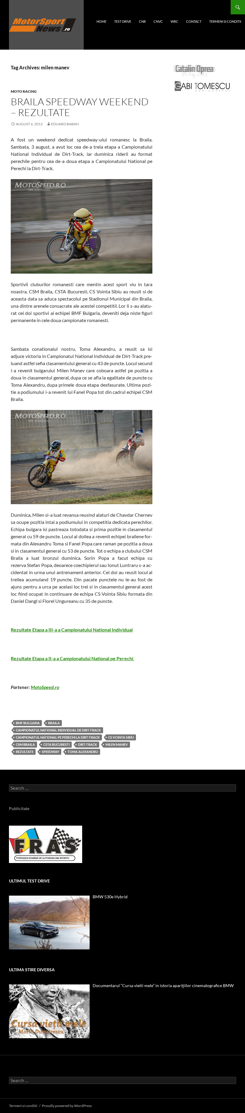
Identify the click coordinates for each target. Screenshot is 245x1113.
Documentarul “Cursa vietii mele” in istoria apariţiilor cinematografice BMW (163, 985)
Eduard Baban (65, 124)
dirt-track (87, 744)
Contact (193, 21)
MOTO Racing (24, 91)
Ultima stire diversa (32, 969)
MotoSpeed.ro (45, 687)
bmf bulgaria (28, 723)
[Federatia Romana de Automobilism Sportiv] (45, 843)
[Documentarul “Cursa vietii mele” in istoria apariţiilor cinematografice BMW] (49, 1011)
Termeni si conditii (225, 21)
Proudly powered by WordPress (67, 1105)
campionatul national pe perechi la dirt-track (58, 737)
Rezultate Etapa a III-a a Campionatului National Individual (72, 629)
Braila (54, 723)
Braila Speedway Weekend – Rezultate (79, 106)
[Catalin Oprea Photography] (194, 71)
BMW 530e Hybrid (110, 896)
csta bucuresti (56, 744)
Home (101, 21)
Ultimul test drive (29, 880)
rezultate (24, 752)
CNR (142, 21)
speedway (50, 752)
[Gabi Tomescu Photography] (202, 86)
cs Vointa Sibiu (121, 737)
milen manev (116, 744)
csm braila (25, 744)
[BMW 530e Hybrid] (49, 922)
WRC (174, 21)
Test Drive (122, 21)
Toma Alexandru (83, 752)
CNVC (158, 21)
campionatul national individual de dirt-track (58, 730)
